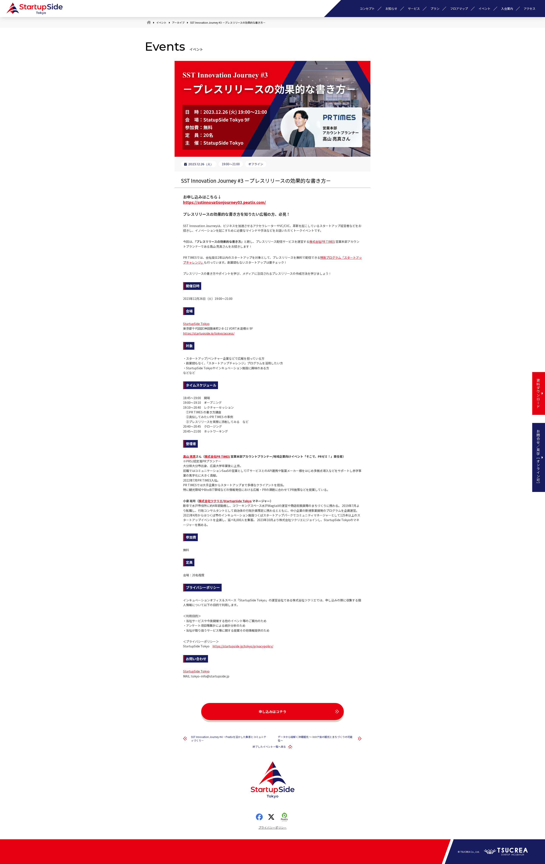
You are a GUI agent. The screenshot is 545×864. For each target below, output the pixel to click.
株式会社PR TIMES (322, 241)
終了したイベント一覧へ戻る (269, 746)
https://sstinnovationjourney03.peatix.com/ (224, 202)
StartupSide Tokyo (196, 324)
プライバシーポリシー (272, 827)
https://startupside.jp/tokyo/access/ (208, 333)
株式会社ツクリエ (210, 501)
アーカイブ (178, 22)
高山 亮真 (189, 456)
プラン (434, 8)
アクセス (529, 8)
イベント (484, 8)
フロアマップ (459, 8)
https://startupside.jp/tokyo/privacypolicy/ (242, 646)
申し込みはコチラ (273, 711)
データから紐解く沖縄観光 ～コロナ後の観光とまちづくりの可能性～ (315, 738)
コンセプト (367, 8)
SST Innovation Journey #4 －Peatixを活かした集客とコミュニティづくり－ (228, 738)
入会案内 (507, 8)
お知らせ (391, 8)
